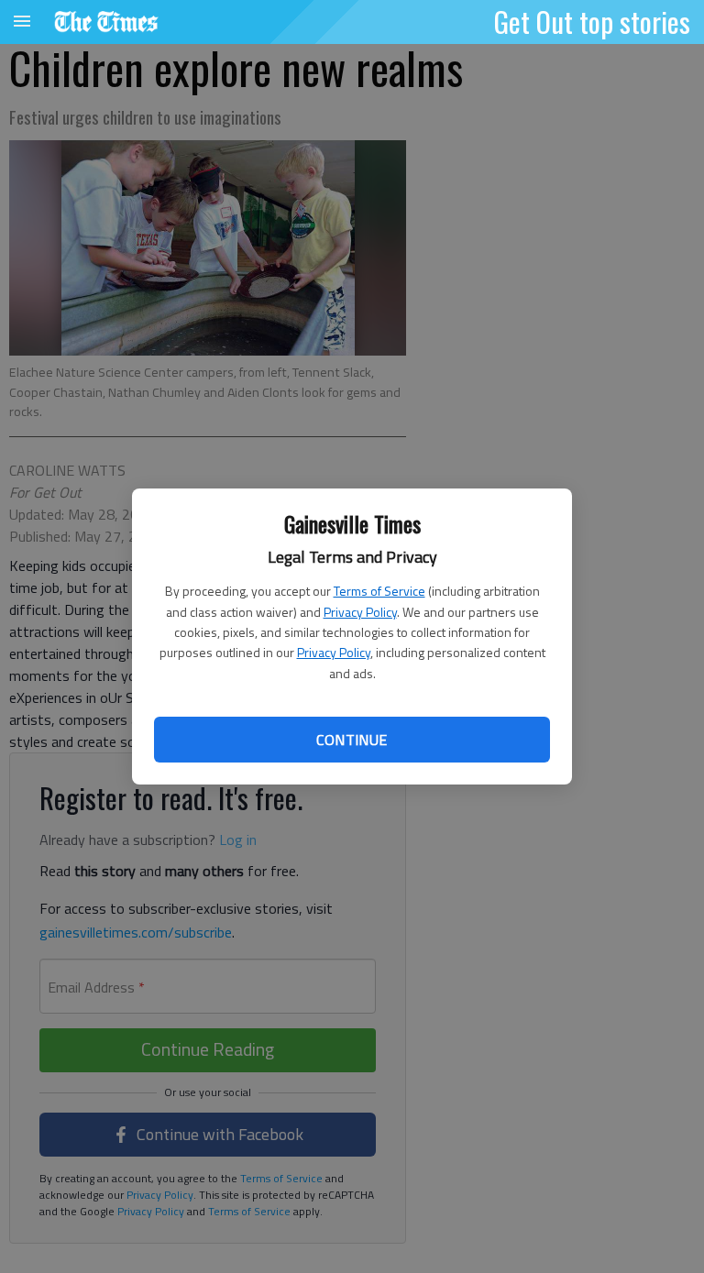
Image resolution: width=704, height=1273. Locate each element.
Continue (351, 740)
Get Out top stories (592, 21)
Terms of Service (379, 590)
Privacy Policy (360, 611)
